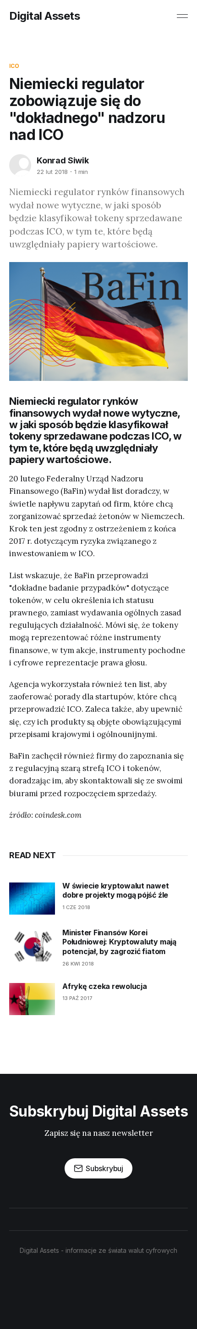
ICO (14, 65)
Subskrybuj (104, 1168)
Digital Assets (44, 16)
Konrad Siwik (63, 160)
